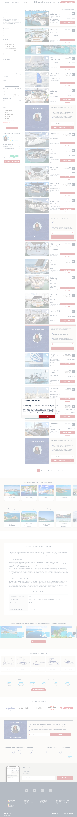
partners (30, 402)
